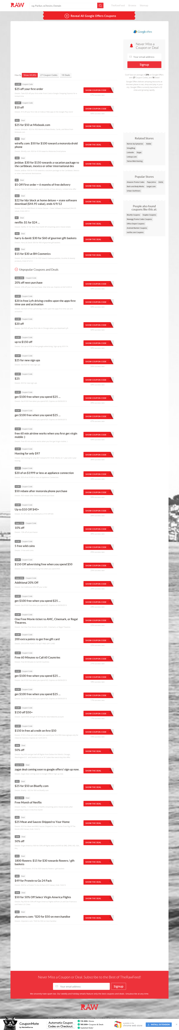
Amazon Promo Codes (135, 182)
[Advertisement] (144, 110)
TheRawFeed (118, 5)
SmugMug (131, 148)
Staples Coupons (149, 215)
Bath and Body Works (135, 186)
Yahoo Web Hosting (135, 161)
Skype (139, 152)
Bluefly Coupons (133, 215)
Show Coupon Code (95, 90)
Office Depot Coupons (135, 223)
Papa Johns (151, 182)
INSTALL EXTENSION (160, 1024)
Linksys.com (132, 157)
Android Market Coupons (137, 228)
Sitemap (144, 5)
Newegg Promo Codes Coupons (139, 219)
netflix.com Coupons (135, 232)
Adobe (148, 144)
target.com (151, 186)
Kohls (161, 182)
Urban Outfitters (133, 191)
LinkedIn (130, 152)
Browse (132, 5)
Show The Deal (93, 126)
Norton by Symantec (135, 144)
